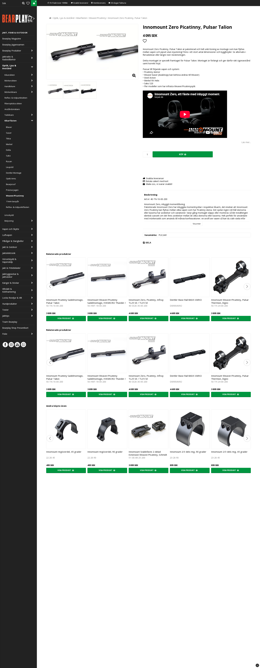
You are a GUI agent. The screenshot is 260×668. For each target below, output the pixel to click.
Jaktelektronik (8, 253)
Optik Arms (11, 178)
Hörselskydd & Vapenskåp (9, 260)
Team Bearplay (9, 321)
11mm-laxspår (12, 201)
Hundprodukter (9, 303)
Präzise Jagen (12, 190)
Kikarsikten (10, 75)
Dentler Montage (13, 172)
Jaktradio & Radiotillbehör (9, 58)
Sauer (9, 132)
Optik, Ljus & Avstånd (9, 67)
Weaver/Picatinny (15, 195)
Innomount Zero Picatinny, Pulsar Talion (127, 18)
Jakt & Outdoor (9, 247)
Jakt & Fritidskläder (11, 268)
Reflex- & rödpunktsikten (16, 97)
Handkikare (10, 86)
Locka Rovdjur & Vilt (12, 297)
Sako (8, 155)
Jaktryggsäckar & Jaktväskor (10, 275)
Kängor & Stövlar (10, 282)
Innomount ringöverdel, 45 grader (63, 451)
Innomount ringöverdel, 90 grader (105, 451)
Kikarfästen (11, 120)
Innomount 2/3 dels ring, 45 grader (229, 451)
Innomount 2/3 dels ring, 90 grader (188, 451)
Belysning (9, 220)
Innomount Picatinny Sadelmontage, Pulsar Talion (64, 301)
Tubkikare (9, 115)
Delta (8, 150)
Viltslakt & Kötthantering (9, 290)
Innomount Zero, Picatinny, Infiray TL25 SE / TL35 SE (146, 301)
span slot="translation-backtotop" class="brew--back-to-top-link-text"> (257, 665)
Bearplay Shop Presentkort (15, 327)
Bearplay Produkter (11, 50)
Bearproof (10, 184)
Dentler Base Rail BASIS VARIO (186, 299)
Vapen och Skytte (10, 229)
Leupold (9, 167)
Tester (5, 309)
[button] (28, 3)
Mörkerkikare (11, 92)
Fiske (4, 333)
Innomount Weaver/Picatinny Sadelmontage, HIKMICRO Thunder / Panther (106, 302)
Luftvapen (7, 235)
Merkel (9, 144)
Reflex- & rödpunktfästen (17, 207)
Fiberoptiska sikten (13, 103)
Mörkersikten (11, 80)
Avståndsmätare (12, 109)
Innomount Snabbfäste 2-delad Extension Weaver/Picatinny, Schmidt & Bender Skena (148, 454)
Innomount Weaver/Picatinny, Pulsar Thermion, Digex (230, 301)
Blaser (9, 127)
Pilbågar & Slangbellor (13, 241)
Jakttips (5, 315)
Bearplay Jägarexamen (13, 44)
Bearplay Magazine (11, 38)
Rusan (9, 161)
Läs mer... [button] (246, 142)
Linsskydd (9, 215)
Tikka (8, 138)
